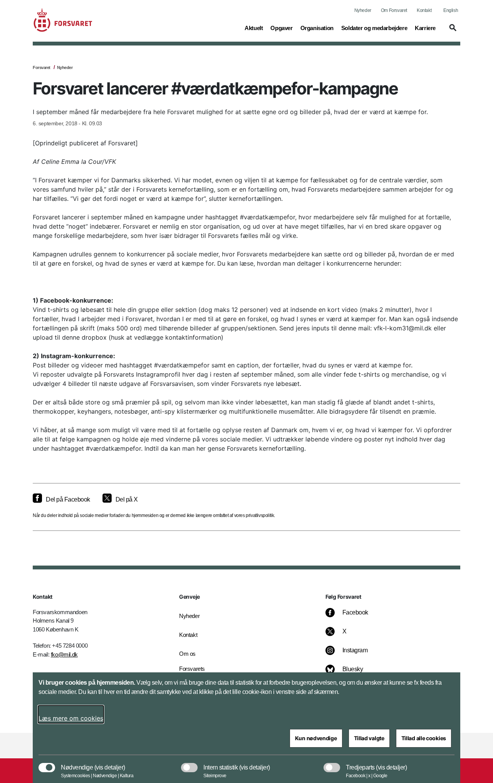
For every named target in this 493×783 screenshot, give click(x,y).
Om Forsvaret (394, 10)
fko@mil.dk (64, 654)
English (450, 10)
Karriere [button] (425, 27)
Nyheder (362, 10)
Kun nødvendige (316, 738)
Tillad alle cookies (423, 738)
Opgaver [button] (281, 27)
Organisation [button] (317, 27)
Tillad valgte (369, 738)
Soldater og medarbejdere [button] (374, 27)
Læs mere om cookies (71, 718)
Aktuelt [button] (254, 27)
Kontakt (424, 10)
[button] (451, 31)
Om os (187, 653)
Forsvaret (41, 67)
